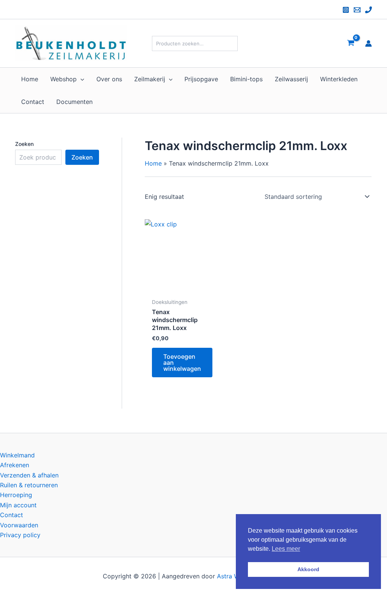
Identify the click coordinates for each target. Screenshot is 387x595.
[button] (80, 79)
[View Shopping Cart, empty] (351, 43)
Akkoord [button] (308, 569)
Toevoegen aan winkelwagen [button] (182, 362)
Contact (11, 515)
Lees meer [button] (286, 548)
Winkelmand (17, 455)
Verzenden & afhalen (29, 475)
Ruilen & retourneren (29, 485)
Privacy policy (20, 535)
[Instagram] (345, 9)
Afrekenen (14, 465)
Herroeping (16, 495)
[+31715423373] (368, 9)
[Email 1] (357, 9)
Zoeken (24, 144)
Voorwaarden (19, 525)
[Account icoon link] (368, 43)
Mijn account (18, 505)
